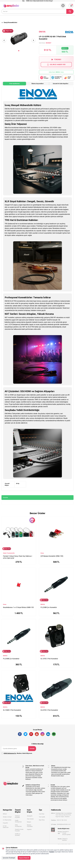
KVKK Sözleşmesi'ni (10, 753)
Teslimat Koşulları (17, 816)
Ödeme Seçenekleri (37, 83)
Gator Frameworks (9, 553)
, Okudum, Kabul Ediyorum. (18, 753)
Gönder (32, 748)
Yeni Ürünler (30, 819)
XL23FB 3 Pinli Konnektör (49, 710)
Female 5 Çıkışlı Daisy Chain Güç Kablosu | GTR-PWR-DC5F (17, 557)
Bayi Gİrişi (42, 820)
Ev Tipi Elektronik (5, 826)
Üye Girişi (41, 814)
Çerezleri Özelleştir (9, 858)
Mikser (5, 814)
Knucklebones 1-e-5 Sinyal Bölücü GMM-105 (18, 607)
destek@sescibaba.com (64, 824)
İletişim (29, 822)
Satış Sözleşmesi (18, 825)
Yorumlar (5, 497)
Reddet (51, 852)
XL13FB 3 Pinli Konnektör (49, 659)
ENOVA (42, 32)
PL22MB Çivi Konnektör (49, 607)
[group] (18, 38)
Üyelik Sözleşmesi (18, 821)
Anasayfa (29, 816)
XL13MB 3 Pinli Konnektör (12, 710)
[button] (18, 50)
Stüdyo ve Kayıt (7, 817)
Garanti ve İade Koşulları (60, 83)
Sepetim (29, 829)
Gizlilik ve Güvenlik (17, 834)
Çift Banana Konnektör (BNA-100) (52, 556)
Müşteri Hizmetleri (30, 825)
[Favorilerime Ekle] (33, 528)
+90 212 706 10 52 (62, 820)
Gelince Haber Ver (58, 64)
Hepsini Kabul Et (24, 858)
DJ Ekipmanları (7, 820)
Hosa (42, 553)
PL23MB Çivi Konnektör (11, 659)
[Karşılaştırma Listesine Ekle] (33, 525)
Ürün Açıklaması (14, 83)
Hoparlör (5, 823)
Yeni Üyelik (42, 817)
